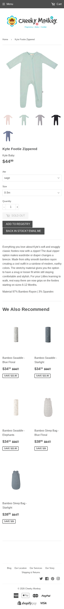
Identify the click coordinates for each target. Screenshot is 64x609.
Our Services (36, 568)
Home (5, 39)
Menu (10, 4)
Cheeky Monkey (33, 588)
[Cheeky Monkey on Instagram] (58, 579)
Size (4, 186)
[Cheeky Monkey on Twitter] (41, 579)
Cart (59, 4)
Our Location (20, 568)
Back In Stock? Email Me (23, 231)
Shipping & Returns (31, 572)
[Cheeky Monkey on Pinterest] (52, 579)
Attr (4, 171)
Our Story (49, 568)
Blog (9, 568)
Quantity (6, 201)
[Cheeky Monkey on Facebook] (47, 579)
